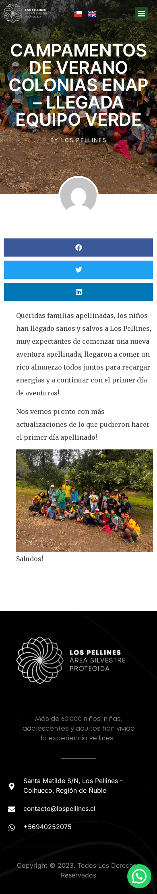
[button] (141, 13)
